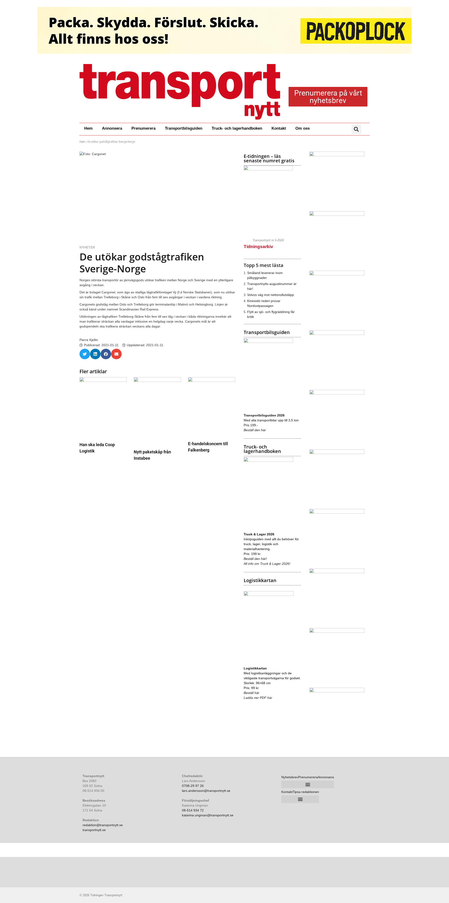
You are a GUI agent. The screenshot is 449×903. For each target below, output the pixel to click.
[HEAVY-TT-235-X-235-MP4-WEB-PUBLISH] (336, 215)
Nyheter (87, 247)
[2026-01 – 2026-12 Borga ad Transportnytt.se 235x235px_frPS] (336, 631)
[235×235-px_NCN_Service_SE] (336, 512)
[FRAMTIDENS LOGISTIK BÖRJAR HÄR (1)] (336, 274)
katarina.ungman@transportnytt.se (207, 815)
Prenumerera (143, 128)
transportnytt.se (94, 830)
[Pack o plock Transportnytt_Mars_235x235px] (336, 691)
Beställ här (251, 693)
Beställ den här (255, 430)
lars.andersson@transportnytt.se (206, 791)
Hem (88, 128)
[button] (356, 129)
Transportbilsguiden (183, 128)
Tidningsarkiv (258, 246)
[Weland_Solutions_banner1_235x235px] (336, 155)
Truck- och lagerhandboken (237, 128)
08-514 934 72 (193, 810)
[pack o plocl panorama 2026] (224, 30)
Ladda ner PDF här (258, 698)
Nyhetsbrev (289, 777)
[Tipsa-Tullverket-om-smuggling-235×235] (336, 393)
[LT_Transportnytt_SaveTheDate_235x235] (336, 453)
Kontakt (279, 128)
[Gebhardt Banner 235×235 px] (336, 572)
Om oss (302, 128)
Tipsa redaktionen (306, 792)
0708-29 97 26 (193, 786)
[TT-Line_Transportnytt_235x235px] (336, 334)
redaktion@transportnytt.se (103, 825)
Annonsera (112, 128)
